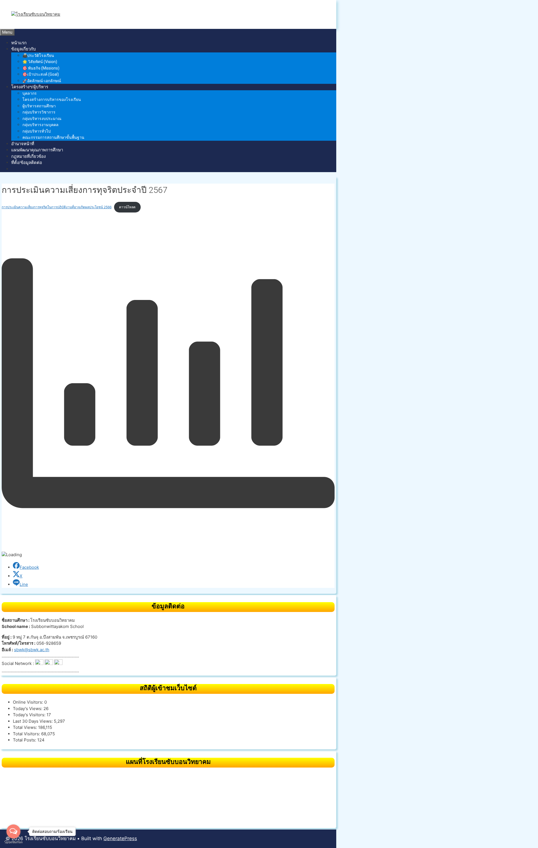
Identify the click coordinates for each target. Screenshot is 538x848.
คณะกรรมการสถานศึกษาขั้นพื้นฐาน (53, 137)
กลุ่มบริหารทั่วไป (36, 131)
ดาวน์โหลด (127, 207)
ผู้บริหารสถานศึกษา (39, 106)
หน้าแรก (19, 42)
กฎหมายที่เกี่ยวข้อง (28, 156)
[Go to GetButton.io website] (13, 842)
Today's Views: (28, 708)
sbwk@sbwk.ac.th (31, 649)
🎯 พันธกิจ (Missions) (40, 68)
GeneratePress (120, 838)
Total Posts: (25, 740)
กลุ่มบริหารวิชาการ (38, 112)
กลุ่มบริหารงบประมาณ (41, 118)
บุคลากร (29, 93)
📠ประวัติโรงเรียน (38, 55)
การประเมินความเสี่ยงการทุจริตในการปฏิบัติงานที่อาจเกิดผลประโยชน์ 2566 (57, 207)
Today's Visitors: (30, 714)
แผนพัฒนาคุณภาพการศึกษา (37, 149)
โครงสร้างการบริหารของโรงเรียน (51, 99)
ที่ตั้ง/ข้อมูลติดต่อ (26, 162)
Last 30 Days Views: (33, 721)
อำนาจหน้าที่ (22, 143)
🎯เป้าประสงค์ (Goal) (40, 74)
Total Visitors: (27, 733)
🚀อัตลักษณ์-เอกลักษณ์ (41, 80)
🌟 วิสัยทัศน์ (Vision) (39, 61)
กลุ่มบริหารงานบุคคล (40, 125)
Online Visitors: (28, 702)
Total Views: (25, 727)
